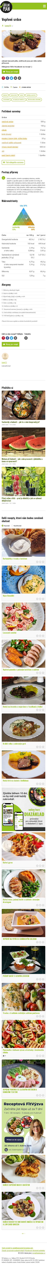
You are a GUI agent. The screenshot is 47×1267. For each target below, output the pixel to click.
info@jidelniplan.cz (38, 1253)
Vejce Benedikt (8, 595)
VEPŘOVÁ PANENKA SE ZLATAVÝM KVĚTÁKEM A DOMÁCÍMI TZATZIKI (20, 1090)
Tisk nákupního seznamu (13, 162)
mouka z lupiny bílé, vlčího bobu (14, 138)
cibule (4, 130)
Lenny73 (8, 25)
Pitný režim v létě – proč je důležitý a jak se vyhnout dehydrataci (22, 499)
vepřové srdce (7, 122)
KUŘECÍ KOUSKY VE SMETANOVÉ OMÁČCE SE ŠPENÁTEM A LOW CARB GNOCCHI (23, 1223)
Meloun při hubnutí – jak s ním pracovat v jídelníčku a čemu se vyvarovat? (22, 460)
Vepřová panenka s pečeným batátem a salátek (21, 669)
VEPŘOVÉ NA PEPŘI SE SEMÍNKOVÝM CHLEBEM (19, 939)
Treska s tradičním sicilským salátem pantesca (21, 1013)
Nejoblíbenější (17, 526)
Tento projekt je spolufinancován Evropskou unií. (17, 1248)
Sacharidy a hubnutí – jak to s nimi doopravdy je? (21, 422)
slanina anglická (8, 126)
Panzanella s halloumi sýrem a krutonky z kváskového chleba (23, 1051)
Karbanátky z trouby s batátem (15, 558)
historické (14, 95)
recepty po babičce (19, 99)
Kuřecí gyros (8, 862)
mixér (21, 95)
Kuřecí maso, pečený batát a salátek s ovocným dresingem (21, 900)
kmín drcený (6, 134)
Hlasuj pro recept (10, 71)
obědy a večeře (31, 95)
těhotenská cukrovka (34, 99)
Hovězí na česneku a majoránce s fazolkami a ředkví (22, 706)
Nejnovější (7, 526)
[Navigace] (44, 6)
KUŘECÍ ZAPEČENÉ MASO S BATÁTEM (16, 1185)
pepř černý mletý (8, 155)
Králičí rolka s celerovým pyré (14, 743)
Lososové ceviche (9, 632)
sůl (3, 151)
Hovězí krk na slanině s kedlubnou (15, 780)
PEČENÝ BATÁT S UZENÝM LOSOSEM (16, 976)
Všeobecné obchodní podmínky (35, 1250)
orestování (6, 99)
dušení (5, 95)
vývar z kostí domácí (10, 147)
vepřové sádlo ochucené (11, 143)
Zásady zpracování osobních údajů (13, 1250)
